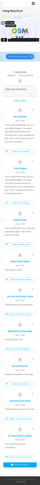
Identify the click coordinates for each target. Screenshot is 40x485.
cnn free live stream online (20, 296)
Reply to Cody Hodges (21, 203)
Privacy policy (21, 481)
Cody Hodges (20, 168)
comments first (25, 75)
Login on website (20, 100)
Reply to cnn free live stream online (22, 314)
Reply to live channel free (21, 384)
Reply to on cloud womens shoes (21, 457)
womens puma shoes (20, 401)
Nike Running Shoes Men (20, 331)
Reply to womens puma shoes (21, 419)
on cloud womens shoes (20, 435)
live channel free (20, 366)
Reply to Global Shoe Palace (20, 279)
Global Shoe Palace (20, 261)
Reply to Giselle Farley (21, 245)
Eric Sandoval (20, 116)
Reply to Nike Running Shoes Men (21, 349)
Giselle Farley (20, 220)
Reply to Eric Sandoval (21, 151)
